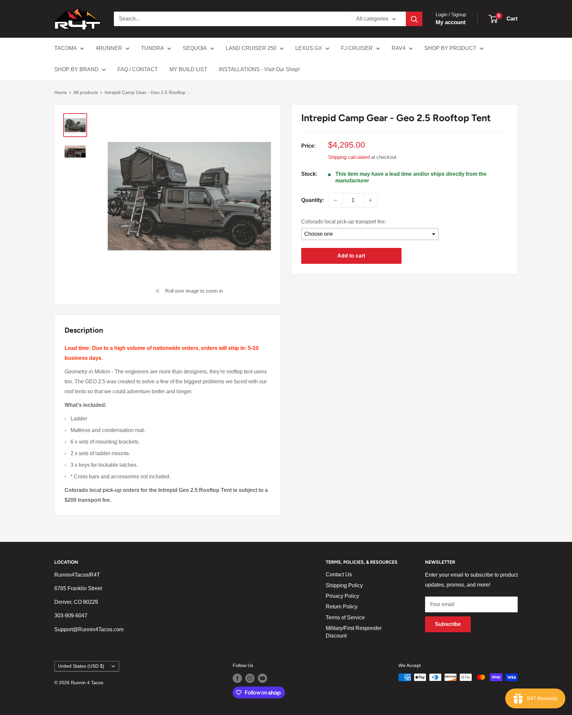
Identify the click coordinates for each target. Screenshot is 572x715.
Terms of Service (345, 617)
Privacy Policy (342, 596)
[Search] (414, 19)
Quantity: (312, 200)
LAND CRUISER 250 (251, 48)
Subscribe (448, 624)
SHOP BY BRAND (76, 69)
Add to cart (351, 256)
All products (85, 92)
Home (60, 92)
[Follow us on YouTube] (262, 678)
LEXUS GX (308, 48)
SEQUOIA (195, 48)
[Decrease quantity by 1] (335, 200)
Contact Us (339, 574)
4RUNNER (109, 48)
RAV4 (398, 48)
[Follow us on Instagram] (250, 678)
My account (451, 22)
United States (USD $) (81, 666)
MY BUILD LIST (188, 69)
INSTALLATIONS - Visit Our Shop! (259, 69)
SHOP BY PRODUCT (450, 48)
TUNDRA (152, 48)
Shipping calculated (349, 157)
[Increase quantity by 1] (370, 200)
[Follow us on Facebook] (237, 678)
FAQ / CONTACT (138, 69)
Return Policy (342, 606)
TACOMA (65, 48)
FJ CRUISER (357, 48)
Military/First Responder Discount (354, 631)
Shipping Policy (344, 585)
